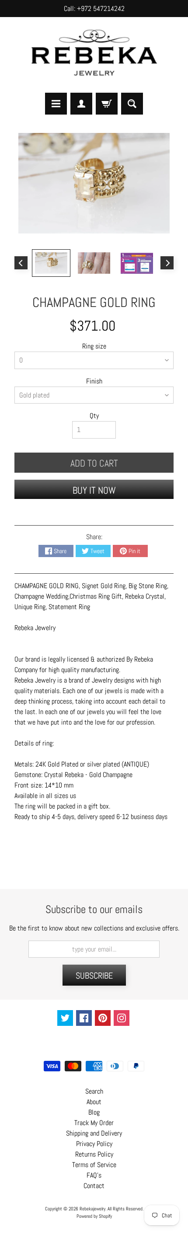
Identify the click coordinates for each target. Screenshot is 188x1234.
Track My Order (94, 1122)
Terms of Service (94, 1164)
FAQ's (94, 1175)
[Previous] (21, 262)
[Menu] (56, 104)
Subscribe (94, 975)
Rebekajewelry (92, 1209)
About (94, 1101)
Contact (94, 1185)
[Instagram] (121, 1018)
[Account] (81, 104)
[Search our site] (132, 104)
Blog (94, 1112)
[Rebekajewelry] (94, 54)
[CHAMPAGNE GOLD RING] (51, 263)
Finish (94, 381)
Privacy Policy (94, 1143)
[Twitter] (65, 1018)
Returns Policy (94, 1154)
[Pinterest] (103, 1018)
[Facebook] (84, 1018)
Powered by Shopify (94, 1216)
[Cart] (107, 104)
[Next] (167, 262)
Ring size (94, 346)
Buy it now (94, 490)
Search (94, 1091)
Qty (94, 415)
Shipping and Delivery (94, 1133)
